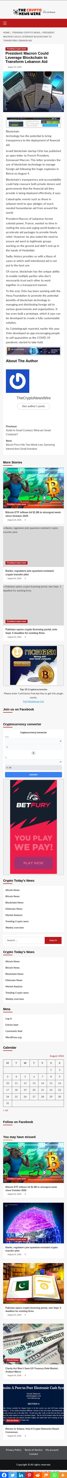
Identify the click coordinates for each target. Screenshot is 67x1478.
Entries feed (11, 1025)
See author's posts (33, 406)
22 (51, 1090)
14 (42, 1083)
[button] (6, 23)
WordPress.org (13, 1037)
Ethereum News (13, 909)
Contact (33, 1454)
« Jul (5, 1110)
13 (34, 1083)
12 (25, 1083)
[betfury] (33, 826)
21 (42, 1090)
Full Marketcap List (33, 701)
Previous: (28, 430)
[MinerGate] (33, 122)
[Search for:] (25, 940)
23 (59, 1090)
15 (51, 1083)
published (55, 151)
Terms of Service (33, 1450)
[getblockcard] (33, 351)
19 (25, 1090)
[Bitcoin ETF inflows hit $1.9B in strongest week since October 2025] (33, 488)
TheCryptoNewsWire (34, 398)
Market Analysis (13, 915)
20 (34, 1090)
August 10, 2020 (15, 67)
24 (7, 1096)
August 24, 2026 (14, 520)
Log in (8, 1019)
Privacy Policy (13, 1450)
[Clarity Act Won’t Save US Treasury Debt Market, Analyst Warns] (33, 1344)
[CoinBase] (49, 12)
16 (59, 1083)
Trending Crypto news (16, 49)
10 (7, 1083)
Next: (30, 445)
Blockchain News (14, 903)
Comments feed (13, 1031)
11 (16, 1083)
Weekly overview (14, 928)
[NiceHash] (33, 665)
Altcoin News (12, 890)
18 (16, 1090)
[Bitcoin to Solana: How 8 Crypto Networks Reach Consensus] (33, 1404)
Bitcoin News (12, 896)
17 (7, 1090)
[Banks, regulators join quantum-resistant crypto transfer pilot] (33, 546)
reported (33, 328)
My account (52, 1450)
